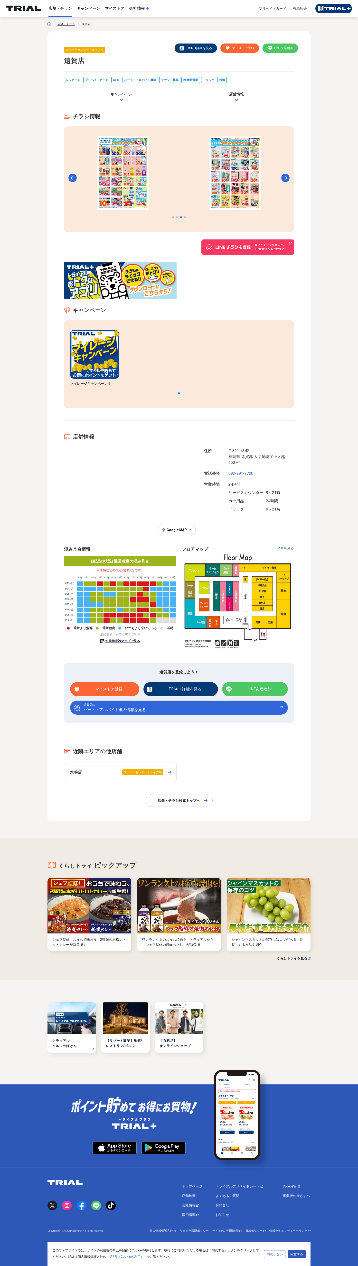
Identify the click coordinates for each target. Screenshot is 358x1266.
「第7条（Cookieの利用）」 (126, 1256)
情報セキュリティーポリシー (288, 1230)
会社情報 (189, 1205)
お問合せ (222, 1205)
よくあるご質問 (227, 1196)
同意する (296, 1254)
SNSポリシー (254, 1230)
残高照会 (300, 8)
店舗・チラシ (66, 24)
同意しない (275, 1254)
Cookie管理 (291, 1186)
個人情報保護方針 (162, 1230)
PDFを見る (286, 548)
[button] (173, 217)
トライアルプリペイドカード (238, 1186)
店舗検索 (189, 1196)
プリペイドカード (272, 8)
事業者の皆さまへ (296, 1196)
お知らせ (222, 1215)
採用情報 (189, 1215)
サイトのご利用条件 (225, 1230)
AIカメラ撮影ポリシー (194, 1230)
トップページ (192, 1186)
